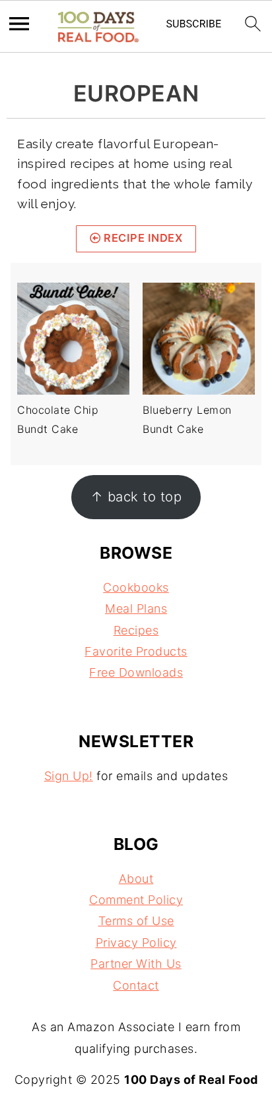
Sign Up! (68, 776)
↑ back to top (136, 496)
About (136, 879)
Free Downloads (136, 672)
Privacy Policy (136, 942)
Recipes (136, 630)
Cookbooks (136, 587)
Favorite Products (136, 651)
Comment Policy (136, 900)
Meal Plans (136, 608)
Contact (136, 985)
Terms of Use (136, 921)
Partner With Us (136, 964)
